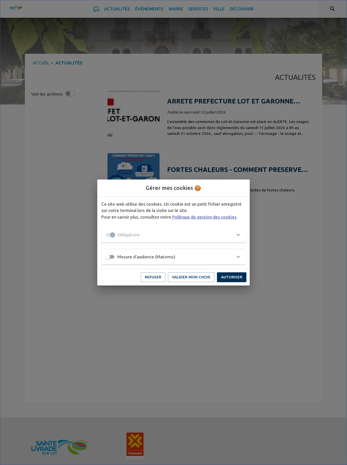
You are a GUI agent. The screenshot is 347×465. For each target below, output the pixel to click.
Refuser (153, 277)
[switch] (107, 257)
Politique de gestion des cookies (204, 216)
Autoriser (231, 277)
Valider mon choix (191, 277)
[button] (173, 235)
